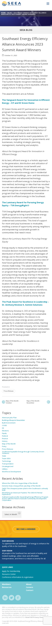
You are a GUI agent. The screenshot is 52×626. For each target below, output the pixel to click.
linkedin (5, 598)
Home (3, 13)
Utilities (5, 469)
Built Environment (8, 423)
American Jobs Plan (9, 417)
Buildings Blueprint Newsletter (13, 420)
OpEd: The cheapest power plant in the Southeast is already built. (25, 489)
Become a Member (26, 529)
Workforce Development (11, 471)
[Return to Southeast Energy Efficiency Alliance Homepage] (11, 5)
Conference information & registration (17, 577)
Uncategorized (7, 466)
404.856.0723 (20, 617)
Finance (5, 438)
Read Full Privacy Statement (36, 617)
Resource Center (9, 574)
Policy (4, 446)
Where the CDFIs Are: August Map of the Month (20, 483)
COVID (4, 425)
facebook (18, 598)
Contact (29, 590)
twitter (11, 598)
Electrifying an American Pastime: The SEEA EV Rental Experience (22, 493)
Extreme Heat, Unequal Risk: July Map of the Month (21, 486)
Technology (6, 461)
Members (6, 584)
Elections (5, 431)
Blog (9, 13)
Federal (5, 436)
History (4, 441)
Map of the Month (9, 444)
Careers (29, 587)
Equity (4, 433)
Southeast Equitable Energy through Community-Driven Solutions (23, 452)
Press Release (9, 391)
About (29, 584)
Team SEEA (6, 458)
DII (3, 428)
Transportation (8, 464)
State (4, 456)
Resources (6, 587)
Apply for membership (11, 571)
